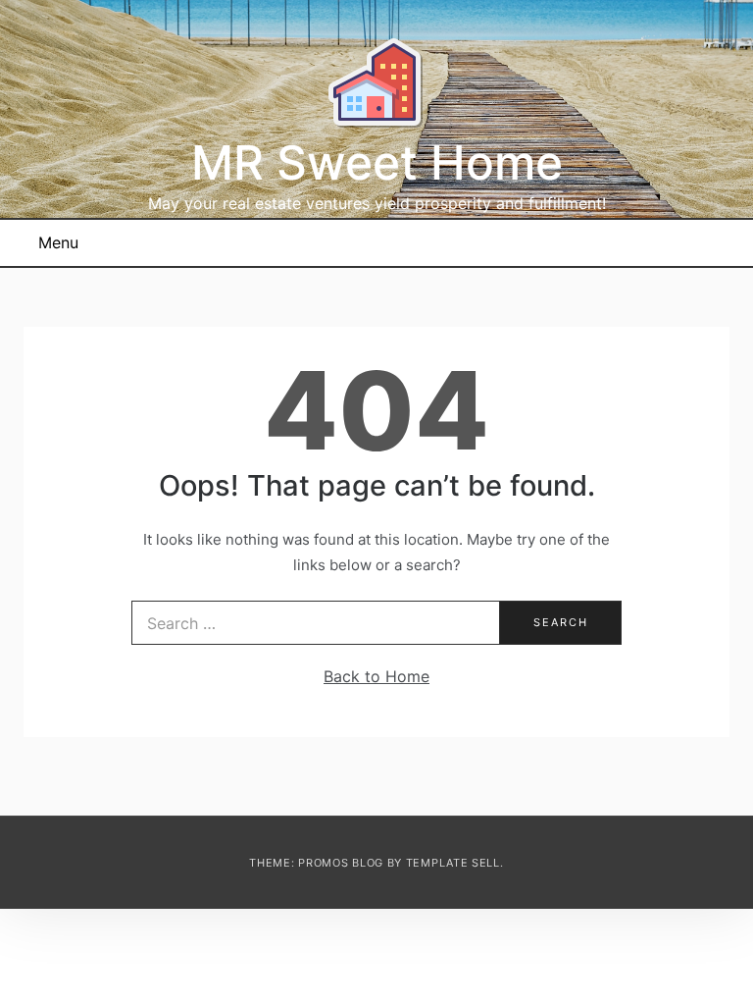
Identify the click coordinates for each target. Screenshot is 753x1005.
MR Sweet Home (377, 162)
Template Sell (453, 863)
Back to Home (376, 676)
